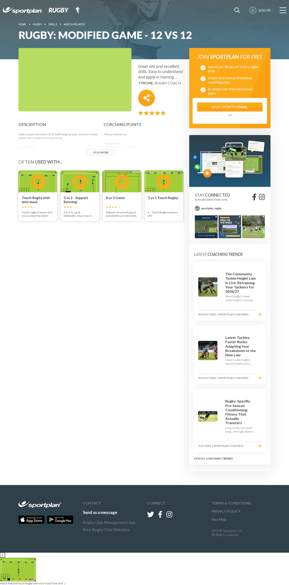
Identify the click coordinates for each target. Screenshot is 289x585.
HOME (22, 24)
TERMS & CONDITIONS (231, 503)
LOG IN (264, 10)
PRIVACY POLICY (226, 511)
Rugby (37, 24)
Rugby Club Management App (109, 522)
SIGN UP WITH (230, 107)
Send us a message (100, 512)
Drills (53, 24)
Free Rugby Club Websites (106, 529)
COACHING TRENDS (219, 458)
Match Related (74, 24)
